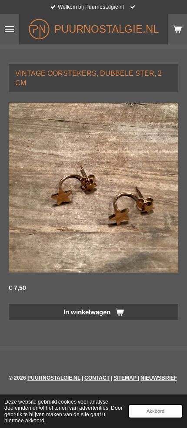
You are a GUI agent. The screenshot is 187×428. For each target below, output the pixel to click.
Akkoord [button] (155, 411)
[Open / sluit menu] (9, 29)
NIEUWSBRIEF (158, 378)
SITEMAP (126, 378)
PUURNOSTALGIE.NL (53, 378)
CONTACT (97, 378)
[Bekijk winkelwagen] (177, 29)
